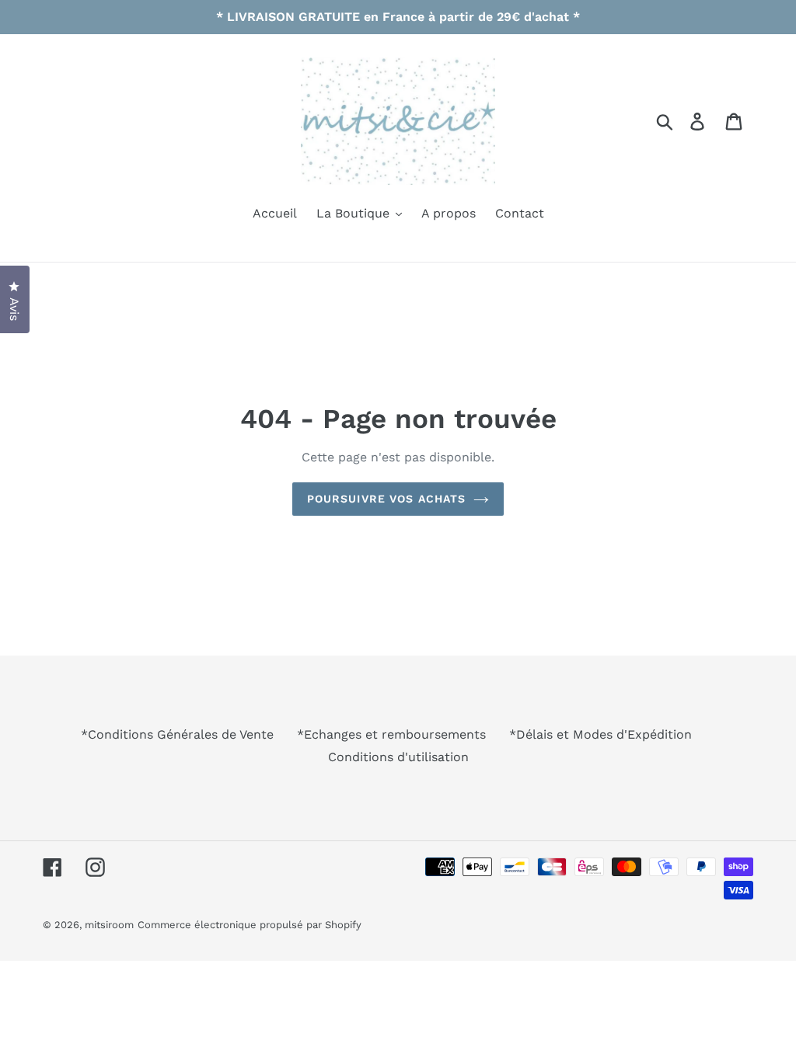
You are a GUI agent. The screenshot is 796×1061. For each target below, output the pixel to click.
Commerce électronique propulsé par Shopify (249, 925)
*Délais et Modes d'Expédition (600, 734)
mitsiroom (109, 925)
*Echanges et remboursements (391, 734)
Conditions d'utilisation (398, 757)
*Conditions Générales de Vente (177, 734)
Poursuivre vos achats (386, 498)
